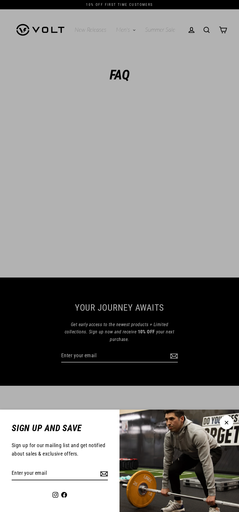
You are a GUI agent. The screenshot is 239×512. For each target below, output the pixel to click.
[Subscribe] (103, 473)
